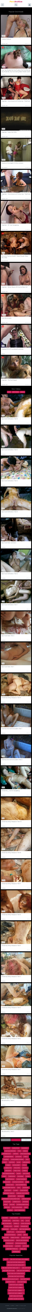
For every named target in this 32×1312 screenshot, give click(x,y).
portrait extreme (18, 1182)
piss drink (20, 1176)
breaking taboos (9, 1193)
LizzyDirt (17, 1246)
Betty (25, 1234)
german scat (26, 1198)
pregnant (8, 1170)
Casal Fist (23, 1248)
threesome (12, 1176)
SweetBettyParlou (11, 1248)
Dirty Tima (16, 1220)
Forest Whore (8, 1246)
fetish (24, 1165)
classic (16, 1190)
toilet (5, 1162)
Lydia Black (9, 1243)
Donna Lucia (8, 1226)
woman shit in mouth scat (10, 1279)
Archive (16, 1)
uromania (26, 1187)
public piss (17, 1170)
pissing (8, 1165)
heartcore (12, 1196)
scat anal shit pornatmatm (16, 1273)
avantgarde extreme (17, 1159)
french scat (9, 1184)
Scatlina (25, 1246)
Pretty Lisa (11, 1232)
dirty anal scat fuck (16, 1296)
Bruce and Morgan (22, 1240)
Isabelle (16, 1223)
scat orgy (26, 1173)
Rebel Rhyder (15, 1237)
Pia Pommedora (25, 1217)
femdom (7, 1207)
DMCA (17, 1305)
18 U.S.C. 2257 (23, 1305)
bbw (27, 1182)
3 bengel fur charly (22, 1193)
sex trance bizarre (8, 1173)
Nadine (16, 1226)
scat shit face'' (10, 1281)
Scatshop (3, 423)
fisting (28, 1176)
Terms (12, 1305)
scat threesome (19, 1210)
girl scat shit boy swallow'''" (11, 1267)
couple (10, 1210)
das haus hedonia (10, 1151)
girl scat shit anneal (23, 1270)
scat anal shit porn (8, 1270)
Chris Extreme (20, 1232)
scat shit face (22, 1281)
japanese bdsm (9, 1156)
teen (19, 1151)
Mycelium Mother (21, 1243)
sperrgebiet (16, 1165)
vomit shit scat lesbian (16, 1284)
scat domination (21, 1184)
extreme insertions (22, 1204)
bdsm (5, 1204)
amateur (11, 1162)
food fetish (23, 1190)
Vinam (19, 1234)
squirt (19, 1173)
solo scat (8, 1190)
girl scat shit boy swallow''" (16, 1265)
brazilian (20, 1196)
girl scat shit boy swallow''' (16, 1262)
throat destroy (21, 1179)
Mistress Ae (16, 1251)
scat (27, 1159)
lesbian (25, 1170)
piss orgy (7, 1148)
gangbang (25, 1148)
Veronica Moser (9, 1240)
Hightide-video (5, 43)
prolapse (17, 1167)
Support (7, 1305)
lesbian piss (8, 1167)
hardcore (7, 1182)
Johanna (5, 1217)
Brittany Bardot (24, 1229)
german (15, 1153)
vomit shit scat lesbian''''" (16, 1293)
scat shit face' (25, 1279)
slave (18, 1162)
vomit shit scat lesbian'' (16, 1287)
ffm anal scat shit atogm (16, 1276)
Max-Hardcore (4, 167)
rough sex (7, 1201)
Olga (27, 1220)
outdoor (18, 1156)
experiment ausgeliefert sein (11, 1198)
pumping (6, 1159)
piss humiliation (25, 1153)
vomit (4, 1176)
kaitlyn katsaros (10, 1234)
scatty (6, 1259)
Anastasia (5, 1229)
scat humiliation (17, 1207)
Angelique (14, 1229)
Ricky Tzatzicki (25, 1223)
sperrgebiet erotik (9, 1187)
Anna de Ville (25, 1237)
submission (26, 1162)
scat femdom (10, 1179)
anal (18, 1187)
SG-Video (3, 74)
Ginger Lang (6, 1220)
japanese (25, 1201)
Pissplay (3, 353)
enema (25, 1151)
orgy (25, 1207)
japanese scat (7, 1153)
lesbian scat (16, 1201)
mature (12, 1204)
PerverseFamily (5, 260)
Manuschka (24, 1226)
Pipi (22, 1220)
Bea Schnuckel (7, 1223)
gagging (24, 1167)
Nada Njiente (14, 1217)
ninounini (5, 1237)
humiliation (15, 1148)
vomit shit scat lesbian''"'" (16, 1290)
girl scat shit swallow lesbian (19, 1259)
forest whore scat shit (16, 1298)
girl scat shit (26, 1267)
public (26, 1156)
